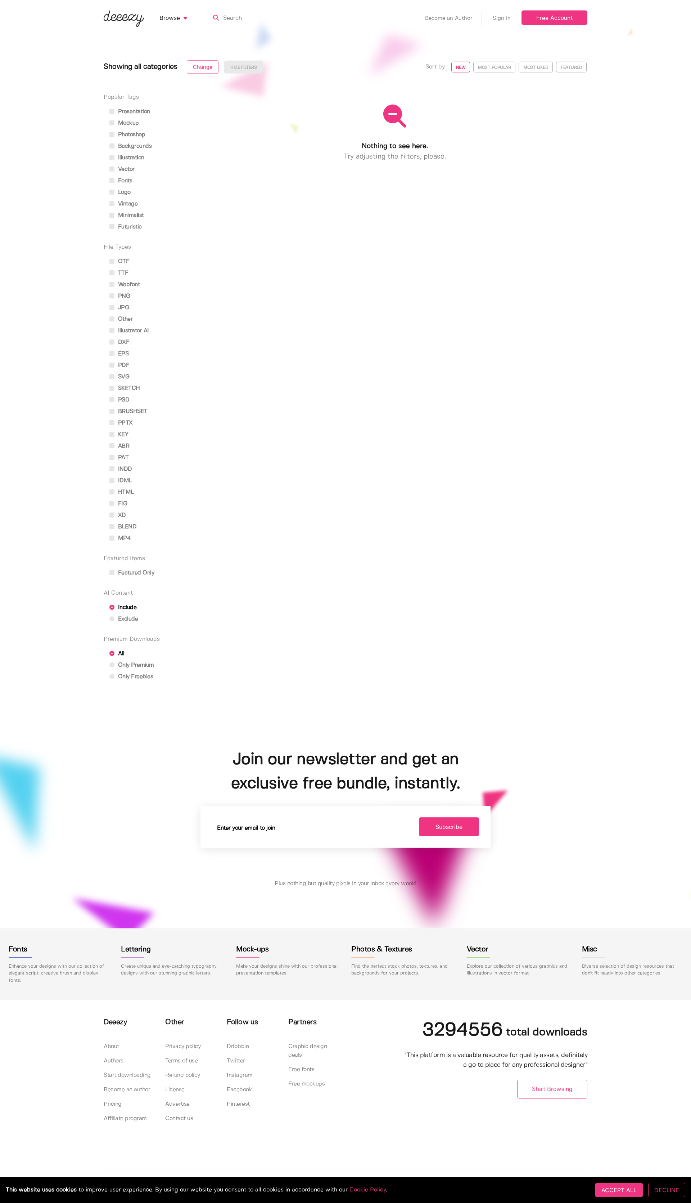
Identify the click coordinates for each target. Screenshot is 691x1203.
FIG (121, 503)
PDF (122, 365)
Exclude (127, 619)
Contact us (179, 1118)
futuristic (129, 227)
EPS (122, 353)
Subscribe (448, 826)
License (175, 1089)
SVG (122, 376)
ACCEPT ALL (619, 1190)
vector (125, 169)
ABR (122, 446)
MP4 (123, 538)
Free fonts (301, 1069)
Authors (113, 1061)
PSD (122, 400)
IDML (124, 480)
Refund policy (182, 1075)
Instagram (240, 1075)
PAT (122, 457)
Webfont (128, 284)
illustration (130, 157)
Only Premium (135, 665)
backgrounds (134, 146)
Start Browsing (552, 1089)
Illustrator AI (132, 330)
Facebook (239, 1089)
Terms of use (181, 1061)
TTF (122, 273)
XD (121, 515)
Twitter (236, 1061)
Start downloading (127, 1075)
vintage (126, 204)
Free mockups (306, 1084)
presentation (133, 111)
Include (126, 607)
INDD (124, 469)
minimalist (130, 215)
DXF (122, 342)
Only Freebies (134, 676)
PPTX (124, 423)
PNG (123, 296)
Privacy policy (182, 1046)
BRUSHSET (132, 411)
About (111, 1046)
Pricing (113, 1104)
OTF (122, 261)
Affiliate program (125, 1118)
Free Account (554, 18)
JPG (122, 307)
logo (123, 192)
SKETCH (128, 388)
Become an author (127, 1089)
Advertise (177, 1104)
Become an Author (449, 18)
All (120, 653)
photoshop (130, 134)
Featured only (135, 573)
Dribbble (238, 1046)
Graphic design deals (307, 1051)
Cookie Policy (367, 1190)
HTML (125, 492)
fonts (124, 180)
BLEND (126, 526)
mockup (127, 123)
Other (124, 319)
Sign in (502, 18)
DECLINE (666, 1190)
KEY (122, 434)
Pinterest (238, 1104)
